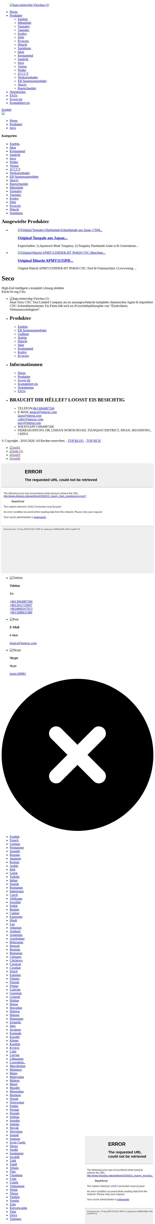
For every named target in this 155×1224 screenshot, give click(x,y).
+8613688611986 (21, 612)
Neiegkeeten (18, 92)
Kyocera (23, 41)
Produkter (16, 15)
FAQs (13, 95)
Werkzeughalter (28, 77)
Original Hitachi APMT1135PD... (45, 260)
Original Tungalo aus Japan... (43, 238)
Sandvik (23, 59)
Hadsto (22, 337)
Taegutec (23, 30)
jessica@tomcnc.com (43, 412)
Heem (13, 12)
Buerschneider (27, 88)
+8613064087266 (21, 601)
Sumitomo (24, 48)
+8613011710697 (21, 605)
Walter (22, 70)
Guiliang (23, 334)
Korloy (22, 33)
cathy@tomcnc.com (30, 419)
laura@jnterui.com (29, 415)
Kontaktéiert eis (20, 103)
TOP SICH (93, 440)
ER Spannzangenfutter (32, 81)
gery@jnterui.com (29, 423)
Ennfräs (23, 19)
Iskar (21, 52)
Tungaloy (24, 26)
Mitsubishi (24, 22)
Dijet (21, 37)
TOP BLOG (76, 440)
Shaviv (22, 84)
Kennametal (25, 55)
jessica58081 (18, 673)
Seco (21, 63)
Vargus (22, 66)
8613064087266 (43, 408)
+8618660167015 (21, 608)
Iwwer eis (16, 99)
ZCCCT (23, 73)
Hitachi (22, 44)
